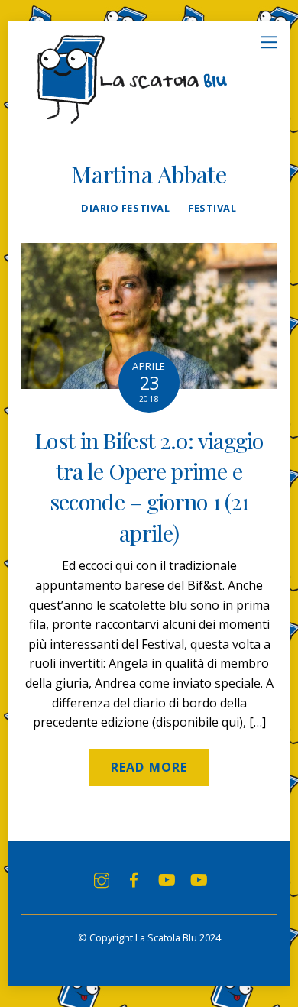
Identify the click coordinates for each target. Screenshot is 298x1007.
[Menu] (269, 41)
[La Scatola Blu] (129, 118)
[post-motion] (165, 878)
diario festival (125, 208)
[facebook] (133, 878)
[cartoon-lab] (197, 878)
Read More (148, 767)
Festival (212, 208)
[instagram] (101, 878)
